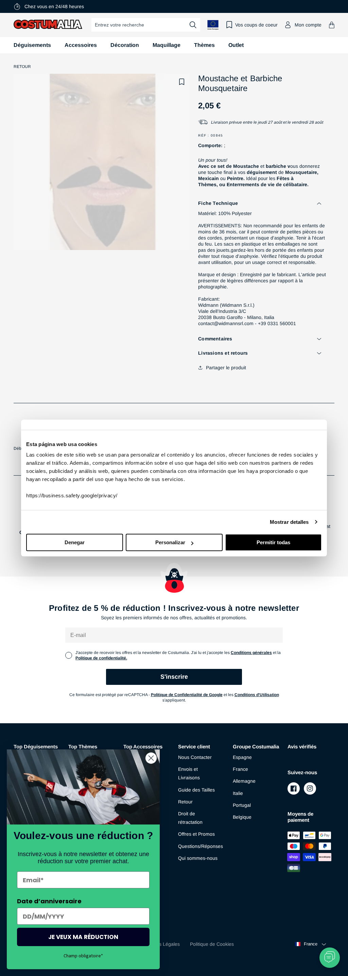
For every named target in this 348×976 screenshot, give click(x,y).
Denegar (75, 542)
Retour (22, 66)
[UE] (213, 25)
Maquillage (166, 45)
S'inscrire (174, 676)
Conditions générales (251, 652)
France (240, 769)
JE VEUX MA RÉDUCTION (83, 937)
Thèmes (204, 45)
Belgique (242, 817)
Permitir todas (273, 542)
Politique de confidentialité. (101, 658)
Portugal (242, 805)
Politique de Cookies (212, 944)
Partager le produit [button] (226, 367)
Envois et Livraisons (189, 773)
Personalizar (170, 542)
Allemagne (244, 781)
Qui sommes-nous (198, 858)
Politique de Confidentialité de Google (187, 694)
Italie (238, 793)
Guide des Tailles (196, 790)
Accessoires (81, 45)
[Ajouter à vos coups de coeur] (182, 82)
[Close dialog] (151, 758)
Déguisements (32, 45)
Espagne (242, 757)
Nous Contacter (195, 757)
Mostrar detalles (289, 522)
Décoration (124, 45)
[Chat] (329, 957)
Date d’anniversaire (49, 901)
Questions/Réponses (200, 846)
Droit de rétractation (190, 818)
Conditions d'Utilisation (256, 694)
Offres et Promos (196, 834)
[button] (331, 25)
